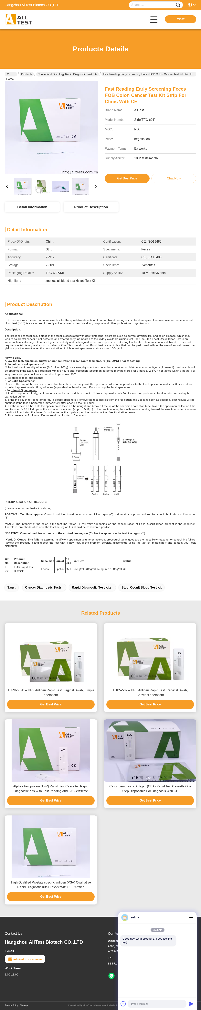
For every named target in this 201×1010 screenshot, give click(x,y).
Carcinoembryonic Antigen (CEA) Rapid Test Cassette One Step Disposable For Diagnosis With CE (150, 789)
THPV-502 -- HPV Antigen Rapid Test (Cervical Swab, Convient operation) (150, 693)
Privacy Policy (11, 1005)
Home (11, 74)
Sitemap (24, 1005)
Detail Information (32, 207)
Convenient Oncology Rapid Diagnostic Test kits (67, 74)
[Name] (178, 5)
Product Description (91, 207)
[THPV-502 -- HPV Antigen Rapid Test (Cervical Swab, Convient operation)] (150, 654)
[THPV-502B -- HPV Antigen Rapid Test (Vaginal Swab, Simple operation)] (51, 654)
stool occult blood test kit (142, 587)
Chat (181, 19)
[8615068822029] (111, 976)
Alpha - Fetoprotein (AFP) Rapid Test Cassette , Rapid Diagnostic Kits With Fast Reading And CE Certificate (51, 789)
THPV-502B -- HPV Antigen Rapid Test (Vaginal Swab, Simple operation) (50, 693)
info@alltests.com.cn (27, 959)
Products (26, 74)
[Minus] (191, 917)
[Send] (191, 1003)
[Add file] (123, 1003)
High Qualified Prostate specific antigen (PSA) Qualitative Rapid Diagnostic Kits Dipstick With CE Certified (51, 885)
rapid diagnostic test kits (91, 587)
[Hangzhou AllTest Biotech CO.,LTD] (26, 19)
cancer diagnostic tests (43, 587)
